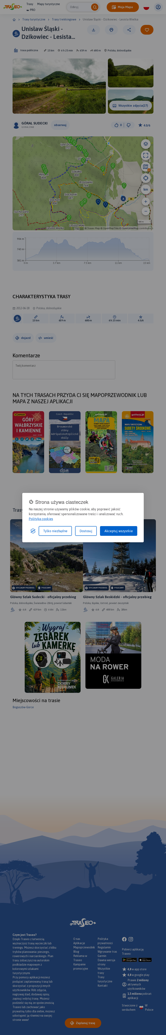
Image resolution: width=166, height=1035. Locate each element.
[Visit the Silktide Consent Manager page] (33, 531)
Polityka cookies (41, 519)
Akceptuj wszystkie (118, 531)
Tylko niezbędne (55, 531)
